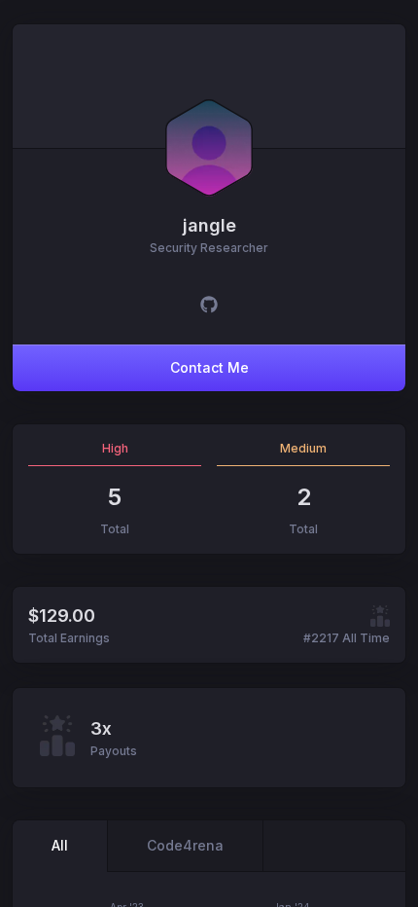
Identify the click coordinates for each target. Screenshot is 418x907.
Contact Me (209, 367)
